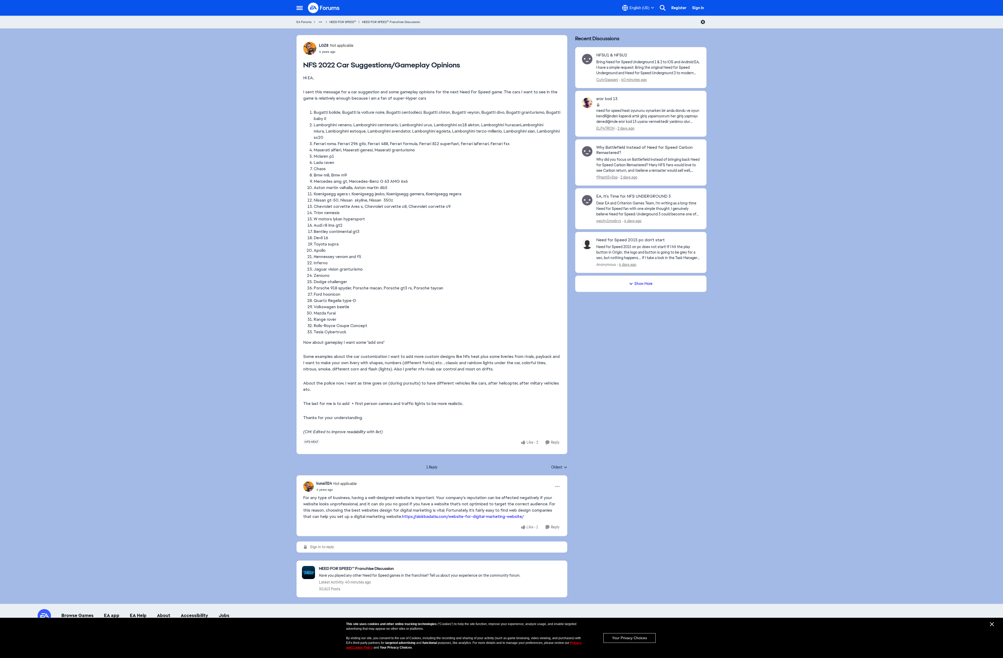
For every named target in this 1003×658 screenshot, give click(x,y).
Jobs (224, 615)
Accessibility (194, 615)
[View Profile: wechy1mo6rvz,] (587, 200)
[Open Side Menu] (299, 8)
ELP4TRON (605, 128)
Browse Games (77, 615)
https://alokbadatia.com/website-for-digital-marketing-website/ (463, 516)
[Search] (663, 8)
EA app (111, 615)
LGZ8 (324, 45)
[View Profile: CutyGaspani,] (587, 59)
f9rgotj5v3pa (606, 177)
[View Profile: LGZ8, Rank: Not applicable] (309, 48)
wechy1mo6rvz (608, 221)
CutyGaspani (607, 79)
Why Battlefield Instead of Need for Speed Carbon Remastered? (644, 150)
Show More (643, 283)
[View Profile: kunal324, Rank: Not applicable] (308, 486)
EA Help (138, 615)
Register (678, 7)
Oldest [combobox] (559, 467)
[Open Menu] (703, 22)
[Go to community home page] (324, 8)
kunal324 (324, 483)
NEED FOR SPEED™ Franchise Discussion (391, 22)
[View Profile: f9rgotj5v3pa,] (587, 151)
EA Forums (304, 22)
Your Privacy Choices (629, 638)
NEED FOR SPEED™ (342, 22)
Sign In (698, 7)
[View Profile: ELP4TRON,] (587, 103)
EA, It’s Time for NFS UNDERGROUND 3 (633, 196)
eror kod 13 (606, 98)
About (163, 615)
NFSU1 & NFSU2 (611, 55)
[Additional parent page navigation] (320, 22)
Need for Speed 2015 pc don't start (630, 240)
